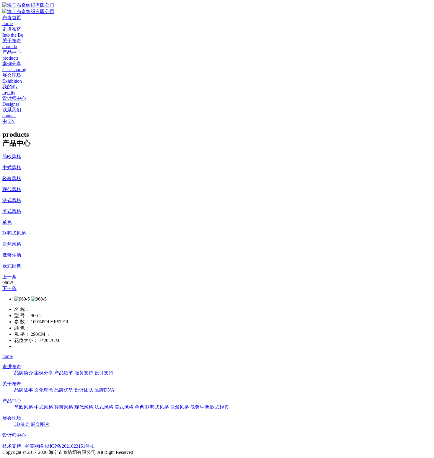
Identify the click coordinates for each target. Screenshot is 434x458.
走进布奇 (11, 366)
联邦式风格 (157, 407)
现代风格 (83, 407)
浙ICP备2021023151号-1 (69, 446)
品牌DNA (104, 389)
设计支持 (103, 372)
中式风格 (43, 407)
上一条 (9, 276)
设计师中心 (14, 435)
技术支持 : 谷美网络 (23, 446)
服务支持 (83, 372)
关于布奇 (11, 383)
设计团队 (83, 389)
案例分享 (43, 372)
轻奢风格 (63, 407)
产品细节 (63, 372)
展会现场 (11, 417)
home (7, 356)
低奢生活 (199, 407)
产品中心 (11, 400)
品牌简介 (23, 372)
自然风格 (179, 407)
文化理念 (43, 389)
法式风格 (103, 407)
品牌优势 (63, 389)
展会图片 (40, 424)
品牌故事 (23, 389)
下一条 (9, 288)
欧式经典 (219, 407)
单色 (139, 407)
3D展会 (22, 424)
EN (11, 121)
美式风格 (124, 407)
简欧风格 (23, 407)
